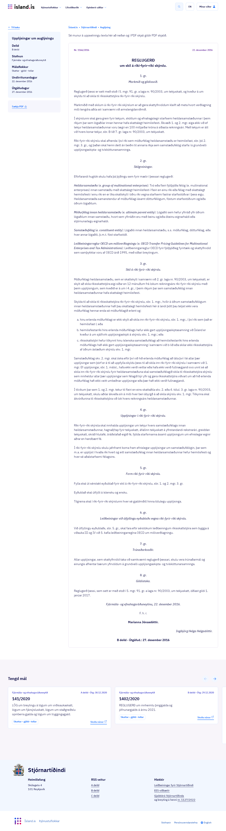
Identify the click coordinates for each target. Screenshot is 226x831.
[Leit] (179, 7)
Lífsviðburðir (72, 7)
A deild (95, 785)
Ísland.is (30, 821)
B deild (95, 790)
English (207, 822)
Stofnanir (166, 822)
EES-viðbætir (162, 790)
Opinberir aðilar (94, 7)
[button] (190, 7)
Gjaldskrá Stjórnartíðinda (169, 795)
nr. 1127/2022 (186, 799)
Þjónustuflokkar (49, 7)
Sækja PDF (18, 106)
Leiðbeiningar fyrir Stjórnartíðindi (173, 785)
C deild (95, 795)
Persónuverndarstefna (185, 822)
